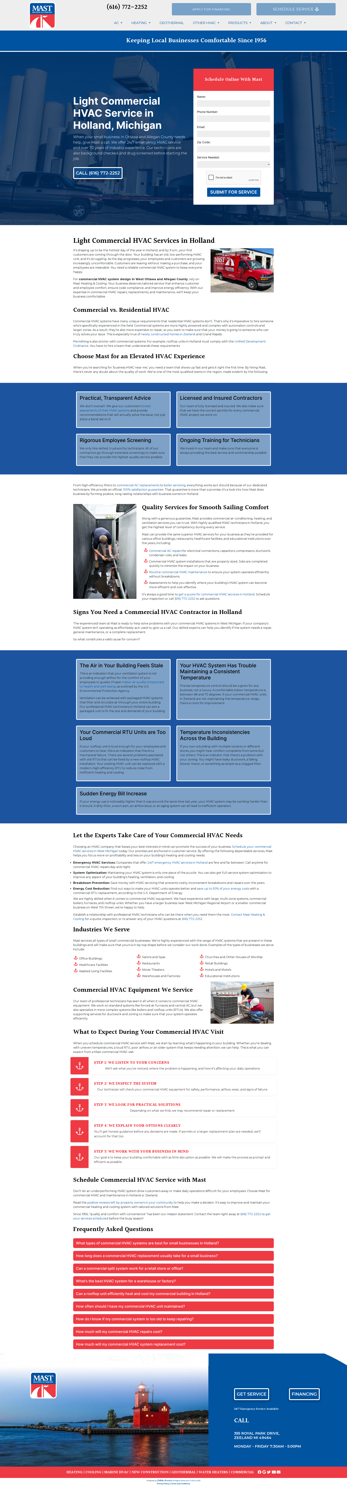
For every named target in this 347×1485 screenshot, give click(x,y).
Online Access (164, 1480)
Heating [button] (139, 23)
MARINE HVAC (116, 1472)
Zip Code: (203, 142)
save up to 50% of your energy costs (223, 888)
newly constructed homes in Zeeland (168, 334)
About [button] (267, 23)
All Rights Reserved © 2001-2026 (186, 1481)
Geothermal (172, 23)
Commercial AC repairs (165, 551)
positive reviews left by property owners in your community (130, 1202)
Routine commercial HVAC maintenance (178, 572)
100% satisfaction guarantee (143, 489)
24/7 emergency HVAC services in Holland (177, 862)
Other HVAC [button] (205, 23)
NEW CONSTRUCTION (150, 1472)
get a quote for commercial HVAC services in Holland (217, 594)
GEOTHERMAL (184, 1472)
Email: (201, 127)
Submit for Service (233, 192)
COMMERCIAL (242, 1472)
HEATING (75, 1472)
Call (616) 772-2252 (98, 173)
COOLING (93, 1472)
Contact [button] (294, 23)
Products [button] (238, 23)
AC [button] (117, 23)
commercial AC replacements (138, 485)
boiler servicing (175, 485)
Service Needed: (208, 157)
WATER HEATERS (213, 1472)
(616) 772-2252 (126, 7)
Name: (201, 96)
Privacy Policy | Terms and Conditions (173, 1483)
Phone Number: (207, 112)
